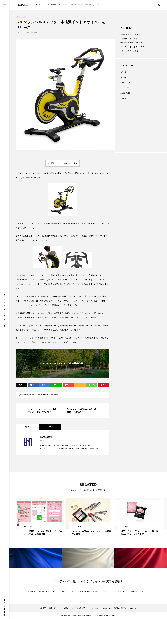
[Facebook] (4, 606)
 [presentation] (158, 490)
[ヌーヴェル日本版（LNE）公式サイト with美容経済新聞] (22, 5)
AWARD (123, 72)
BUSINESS (124, 77)
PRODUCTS (44, 394)
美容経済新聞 (31, 394)
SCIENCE (124, 98)
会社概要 (43, 608)
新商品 (56, 394)
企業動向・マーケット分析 (131, 34)
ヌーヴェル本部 (93, 608)
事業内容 (52, 608)
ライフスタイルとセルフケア (132, 47)
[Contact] (4, 612)
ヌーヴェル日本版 (78, 608)
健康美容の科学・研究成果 (131, 43)
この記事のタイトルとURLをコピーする (62, 163)
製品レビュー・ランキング (131, 38)
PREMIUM (124, 88)
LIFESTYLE (125, 82)
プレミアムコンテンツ (129, 51)
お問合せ (133, 608)
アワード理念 (64, 608)
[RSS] (4, 615)
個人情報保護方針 (120, 608)
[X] (4, 603)
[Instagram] (4, 600)
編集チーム (107, 608)
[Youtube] (4, 609)
